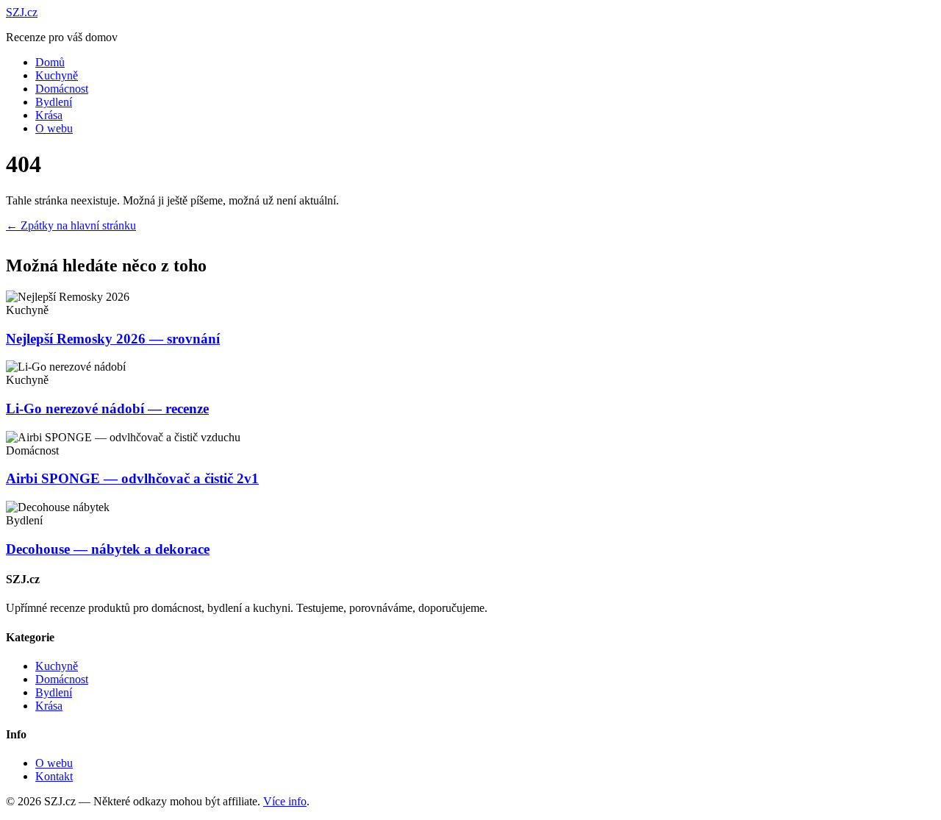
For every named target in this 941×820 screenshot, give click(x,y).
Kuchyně (56, 75)
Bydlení (53, 102)
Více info (285, 801)
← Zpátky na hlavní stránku (71, 225)
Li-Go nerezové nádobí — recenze (107, 408)
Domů (50, 62)
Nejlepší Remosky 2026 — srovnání (113, 338)
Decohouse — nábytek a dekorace (108, 549)
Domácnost (61, 88)
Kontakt (54, 776)
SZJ (21, 12)
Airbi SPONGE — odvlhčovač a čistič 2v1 (132, 478)
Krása (48, 115)
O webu (54, 128)
